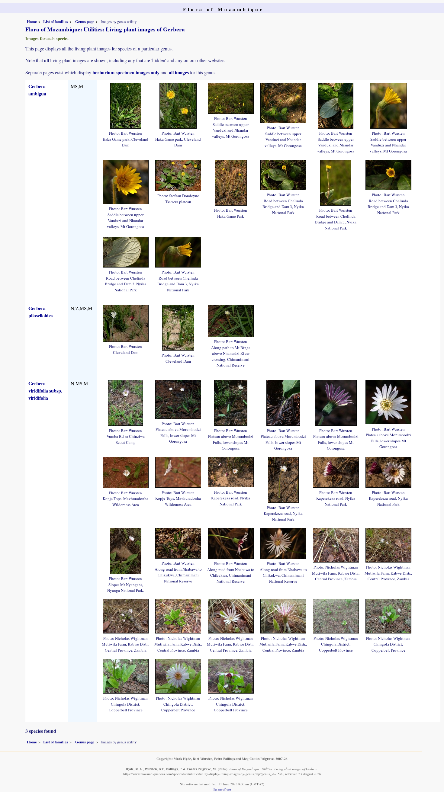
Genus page (84, 21)
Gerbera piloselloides (40, 312)
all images (179, 72)
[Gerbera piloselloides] (126, 322)
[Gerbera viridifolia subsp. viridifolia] (125, 402)
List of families (55, 21)
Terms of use (222, 789)
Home (32, 21)
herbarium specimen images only (125, 72)
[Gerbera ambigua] (125, 104)
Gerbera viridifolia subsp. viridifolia (45, 390)
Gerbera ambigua (37, 90)
